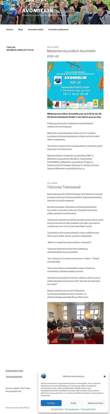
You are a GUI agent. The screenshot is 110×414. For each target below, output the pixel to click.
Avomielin (38, 11)
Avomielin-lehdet (35, 29)
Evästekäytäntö (57, 409)
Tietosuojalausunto (72, 409)
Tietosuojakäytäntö (88, 409)
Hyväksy (51, 403)
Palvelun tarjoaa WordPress (18, 407)
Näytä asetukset (95, 403)
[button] (104, 376)
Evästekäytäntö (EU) (14, 370)
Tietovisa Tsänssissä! (64, 187)
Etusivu (9, 29)
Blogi (20, 29)
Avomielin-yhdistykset (58, 29)
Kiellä (73, 403)
